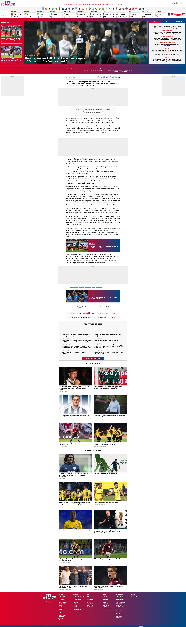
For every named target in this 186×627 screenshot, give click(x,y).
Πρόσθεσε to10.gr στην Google (94, 112)
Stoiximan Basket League (79, 596)
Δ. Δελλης (104, 598)
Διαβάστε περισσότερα (93, 358)
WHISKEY (141, 625)
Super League (61, 596)
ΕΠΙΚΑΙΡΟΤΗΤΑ (134, 596)
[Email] (118, 77)
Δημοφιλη (91, 329)
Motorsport (90, 605)
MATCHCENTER (86, 4)
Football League (62, 599)
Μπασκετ (75, 594)
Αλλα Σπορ (89, 606)
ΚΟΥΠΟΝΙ (75, 4)
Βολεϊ (88, 596)
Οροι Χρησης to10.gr (119, 625)
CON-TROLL (119, 4)
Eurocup (75, 601)
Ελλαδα (74, 603)
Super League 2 (62, 598)
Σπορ (88, 594)
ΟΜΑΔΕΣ (109, 2)
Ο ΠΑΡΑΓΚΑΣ (119, 601)
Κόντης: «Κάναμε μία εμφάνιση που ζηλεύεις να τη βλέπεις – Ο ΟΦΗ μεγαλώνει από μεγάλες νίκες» (167, 27)
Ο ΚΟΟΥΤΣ (118, 605)
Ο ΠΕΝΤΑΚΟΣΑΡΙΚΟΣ (120, 596)
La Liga (60, 605)
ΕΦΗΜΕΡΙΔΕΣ (119, 616)
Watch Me (118, 610)
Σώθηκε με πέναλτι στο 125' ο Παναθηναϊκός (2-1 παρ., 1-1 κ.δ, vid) (108, 352)
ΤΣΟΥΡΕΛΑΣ (99, 287)
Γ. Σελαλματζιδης (106, 601)
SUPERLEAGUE (74, 287)
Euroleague (76, 598)
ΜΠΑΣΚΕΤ (71, 2)
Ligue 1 (60, 609)
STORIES (118, 615)
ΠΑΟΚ (93, 287)
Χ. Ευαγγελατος (105, 603)
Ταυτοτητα (99, 625)
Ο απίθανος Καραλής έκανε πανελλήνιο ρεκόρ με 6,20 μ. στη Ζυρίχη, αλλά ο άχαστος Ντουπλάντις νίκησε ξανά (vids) (167, 60)
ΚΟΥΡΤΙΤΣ (81, 287)
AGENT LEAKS (119, 598)
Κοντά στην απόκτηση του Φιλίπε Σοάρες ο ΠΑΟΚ (65, 69)
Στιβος (89, 602)
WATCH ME (103, 2)
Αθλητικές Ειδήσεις (88, 317)
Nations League (62, 616)
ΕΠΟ (59, 619)
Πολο (88, 598)
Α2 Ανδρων (75, 602)
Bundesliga (61, 608)
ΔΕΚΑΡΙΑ (89, 2)
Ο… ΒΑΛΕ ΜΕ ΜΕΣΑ (120, 606)
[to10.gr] (8, 3)
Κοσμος (60, 612)
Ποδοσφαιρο (61, 594)
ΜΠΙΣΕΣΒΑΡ (88, 287)
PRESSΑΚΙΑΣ (119, 603)
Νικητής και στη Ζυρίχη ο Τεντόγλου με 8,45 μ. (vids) (167, 50)
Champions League (63, 601)
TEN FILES (114, 2)
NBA (74, 608)
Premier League (62, 603)
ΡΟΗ (64, 4)
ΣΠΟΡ (76, 2)
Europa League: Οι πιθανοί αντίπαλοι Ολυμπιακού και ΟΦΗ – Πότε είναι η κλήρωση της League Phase (167, 33)
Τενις (88, 601)
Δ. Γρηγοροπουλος (106, 608)
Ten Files (133, 594)
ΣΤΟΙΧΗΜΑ (69, 4)
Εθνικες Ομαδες (62, 615)
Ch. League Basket (77, 599)
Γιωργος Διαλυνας (70, 77)
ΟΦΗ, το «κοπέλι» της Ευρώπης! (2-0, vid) (167, 54)
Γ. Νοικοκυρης (105, 599)
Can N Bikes (90, 603)
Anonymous (119, 594)
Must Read (98, 329)
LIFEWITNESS (121, 2)
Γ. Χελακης (104, 596)
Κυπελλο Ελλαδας (62, 613)
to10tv (118, 613)
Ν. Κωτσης (104, 602)
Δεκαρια (104, 594)
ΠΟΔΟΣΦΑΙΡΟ (64, 2)
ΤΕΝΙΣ (84, 2)
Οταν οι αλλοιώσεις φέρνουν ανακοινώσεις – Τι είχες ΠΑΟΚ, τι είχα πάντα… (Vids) (93, 69)
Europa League (62, 602)
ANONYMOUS (95, 2)
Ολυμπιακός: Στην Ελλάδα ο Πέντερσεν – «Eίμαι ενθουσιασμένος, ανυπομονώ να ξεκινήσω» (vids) (167, 39)
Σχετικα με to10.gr (108, 625)
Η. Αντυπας (104, 606)
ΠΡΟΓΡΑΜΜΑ (103, 4)
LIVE (80, 4)
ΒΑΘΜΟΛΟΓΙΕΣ (95, 4)
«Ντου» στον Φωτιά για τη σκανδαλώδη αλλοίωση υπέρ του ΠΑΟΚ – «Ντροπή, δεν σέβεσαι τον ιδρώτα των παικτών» (121, 70)
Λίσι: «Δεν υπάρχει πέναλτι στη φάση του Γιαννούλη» (167, 45)
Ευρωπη (60, 611)
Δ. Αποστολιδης (105, 605)
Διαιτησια (60, 618)
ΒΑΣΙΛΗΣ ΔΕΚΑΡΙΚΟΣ (120, 602)
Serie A (60, 606)
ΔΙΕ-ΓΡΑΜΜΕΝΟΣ (120, 599)
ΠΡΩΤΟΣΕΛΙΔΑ (111, 4)
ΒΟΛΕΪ (80, 2)
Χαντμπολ (90, 599)
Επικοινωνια (128, 625)
